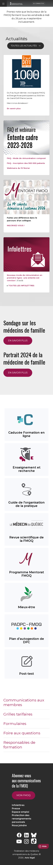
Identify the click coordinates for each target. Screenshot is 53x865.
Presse (16, 808)
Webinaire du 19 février (18, 168)
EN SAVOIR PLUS (18, 340)
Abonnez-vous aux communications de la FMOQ (26, 781)
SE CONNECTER (38, 3)
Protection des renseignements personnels (21, 818)
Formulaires (14, 723)
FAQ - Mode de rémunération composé (26, 158)
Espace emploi (20, 812)
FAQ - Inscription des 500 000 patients (26, 163)
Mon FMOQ (24, 795)
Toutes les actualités (24, 45)
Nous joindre (19, 825)
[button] (3, 3)
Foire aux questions (21, 733)
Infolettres (18, 805)
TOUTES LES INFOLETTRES (21, 286)
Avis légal (30, 857)
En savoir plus (14, 108)
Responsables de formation (19, 745)
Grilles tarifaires (17, 714)
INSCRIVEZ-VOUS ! (16, 225)
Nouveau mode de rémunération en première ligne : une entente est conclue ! (24, 278)
